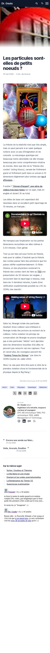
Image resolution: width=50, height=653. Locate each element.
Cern (12, 387)
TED (39, 271)
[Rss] (35, 421)
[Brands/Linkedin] (25, 421)
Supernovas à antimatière (18, 484)
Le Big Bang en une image (18, 474)
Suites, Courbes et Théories (19, 470)
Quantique (32, 387)
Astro (4, 387)
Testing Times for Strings (16, 355)
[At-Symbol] (20, 421)
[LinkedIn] (30, 393)
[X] (15, 393)
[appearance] (42, 3)
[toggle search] (36, 3)
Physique (21, 387)
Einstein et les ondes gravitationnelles (24, 477)
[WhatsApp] (35, 393)
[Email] (25, 393)
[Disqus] (25, 519)
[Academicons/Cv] (30, 421)
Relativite (43, 387)
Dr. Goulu (7, 3)
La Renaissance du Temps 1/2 (20, 481)
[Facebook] (20, 393)
